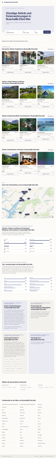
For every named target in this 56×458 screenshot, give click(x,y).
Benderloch (22, 415)
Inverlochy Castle (5, 133)
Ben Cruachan (22, 412)
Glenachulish (40, 440)
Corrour (39, 426)
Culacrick (21, 66)
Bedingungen (42, 456)
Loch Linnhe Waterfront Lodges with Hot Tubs (45, 133)
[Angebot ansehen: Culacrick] (28, 57)
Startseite (7, 8)
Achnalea (21, 407)
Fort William (40, 434)
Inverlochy (40, 446)
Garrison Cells (4, 66)
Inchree (3, 446)
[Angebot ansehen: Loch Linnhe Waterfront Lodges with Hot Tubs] (45, 124)
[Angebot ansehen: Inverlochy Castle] (10, 124)
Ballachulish (22, 409)
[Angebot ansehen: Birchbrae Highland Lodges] (10, 92)
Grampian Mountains (41, 443)
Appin (3, 409)
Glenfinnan (22, 443)
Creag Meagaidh (5, 429)
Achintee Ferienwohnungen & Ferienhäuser (27, 404)
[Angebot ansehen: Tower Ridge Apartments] (28, 158)
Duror (21, 432)
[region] (28, 202)
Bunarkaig (21, 421)
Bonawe (39, 418)
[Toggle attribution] (52, 217)
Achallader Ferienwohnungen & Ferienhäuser (10, 404)
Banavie (39, 409)
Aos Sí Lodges (39, 101)
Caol (38, 421)
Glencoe (3, 443)
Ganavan (21, 437)
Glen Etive (4, 440)
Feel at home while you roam (42, 66)
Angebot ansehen (10, 72)
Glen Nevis (22, 440)
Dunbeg (3, 432)
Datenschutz (36, 456)
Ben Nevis (39, 412)
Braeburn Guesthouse (41, 167)
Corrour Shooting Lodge (24, 426)
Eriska (39, 432)
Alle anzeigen (51, 49)
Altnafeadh (40, 407)
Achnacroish (4, 407)
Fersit (21, 434)
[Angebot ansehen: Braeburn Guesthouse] (45, 158)
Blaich (39, 415)
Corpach (39, 423)
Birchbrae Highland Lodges (7, 101)
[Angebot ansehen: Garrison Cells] (10, 57)
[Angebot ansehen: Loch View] (28, 92)
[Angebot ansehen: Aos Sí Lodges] (45, 92)
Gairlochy (3, 437)
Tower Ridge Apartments (24, 167)
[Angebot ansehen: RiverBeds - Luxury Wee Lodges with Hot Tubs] (28, 124)
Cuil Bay (21, 429)
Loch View (21, 101)
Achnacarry (40, 404)
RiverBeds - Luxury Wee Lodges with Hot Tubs (28, 133)
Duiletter (39, 429)
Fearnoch (3, 434)
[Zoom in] (52, 188)
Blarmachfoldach (5, 418)
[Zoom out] (52, 190)
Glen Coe (39, 437)
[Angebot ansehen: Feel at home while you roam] (45, 57)
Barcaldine (4, 412)
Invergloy (21, 446)
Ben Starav (4, 415)
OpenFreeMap (36, 217)
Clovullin (3, 423)
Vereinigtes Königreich (13, 8)
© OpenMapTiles (41, 217)
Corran (3, 426)
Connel (21, 423)
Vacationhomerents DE (11, 2)
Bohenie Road (22, 418)
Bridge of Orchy (5, 421)
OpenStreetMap (49, 217)
